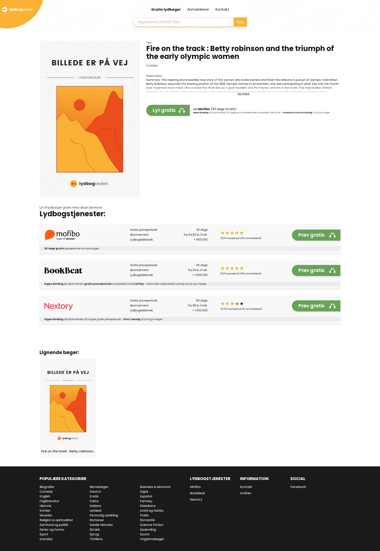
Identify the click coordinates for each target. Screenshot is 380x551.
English (45, 496)
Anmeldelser (198, 9)
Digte (144, 491)
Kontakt (222, 9)
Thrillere (96, 539)
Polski (144, 515)
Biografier (47, 487)
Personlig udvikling (104, 515)
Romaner (97, 520)
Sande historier (101, 525)
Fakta (94, 501)
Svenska (46, 539)
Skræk (95, 529)
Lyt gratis (164, 110)
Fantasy (146, 501)
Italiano (95, 506)
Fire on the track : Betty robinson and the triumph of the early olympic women (68, 451)
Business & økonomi (155, 487)
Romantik (147, 520)
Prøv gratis (311, 235)
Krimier (45, 510)
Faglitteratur (49, 501)
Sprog (94, 534)
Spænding (148, 529)
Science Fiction (151, 525)
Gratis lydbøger (166, 9)
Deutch (95, 491)
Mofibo (195, 487)
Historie (45, 506)
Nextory (196, 499)
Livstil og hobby (152, 510)
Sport (44, 534)
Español (146, 496)
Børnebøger (99, 487)
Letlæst (96, 510)
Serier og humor (52, 529)
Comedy (46, 491)
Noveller (46, 515)
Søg (240, 21)
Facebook (298, 487)
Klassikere (148, 506)
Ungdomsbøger (152, 539)
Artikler (246, 493)
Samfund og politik (54, 525)
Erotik (94, 496)
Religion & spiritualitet (56, 520)
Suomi (144, 534)
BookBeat (197, 493)
